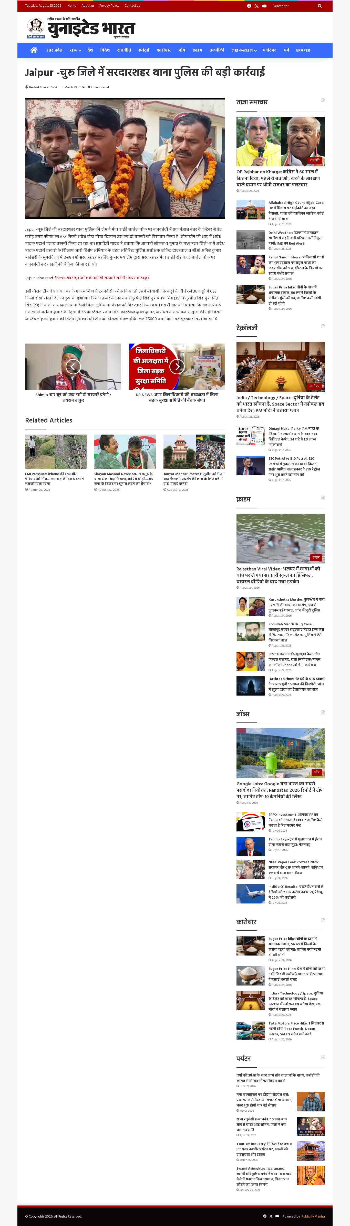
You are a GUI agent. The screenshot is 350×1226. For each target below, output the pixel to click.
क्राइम (197, 50)
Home (72, 5)
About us (87, 5)
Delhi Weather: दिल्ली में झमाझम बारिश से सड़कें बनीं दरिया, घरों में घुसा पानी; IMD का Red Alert (296, 238)
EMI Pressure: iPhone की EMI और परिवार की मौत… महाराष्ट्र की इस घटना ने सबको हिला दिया (54, 479)
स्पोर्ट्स (143, 50)
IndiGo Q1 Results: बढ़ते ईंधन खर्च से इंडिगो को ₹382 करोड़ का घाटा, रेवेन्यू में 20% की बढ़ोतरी (296, 892)
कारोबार (164, 50)
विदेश (105, 50)
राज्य (73, 50)
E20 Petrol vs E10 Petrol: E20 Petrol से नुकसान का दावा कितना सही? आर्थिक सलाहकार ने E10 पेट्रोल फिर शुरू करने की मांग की (294, 467)
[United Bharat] (81, 27)
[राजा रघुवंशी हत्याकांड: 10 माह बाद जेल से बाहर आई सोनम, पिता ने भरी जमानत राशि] (311, 1126)
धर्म (286, 50)
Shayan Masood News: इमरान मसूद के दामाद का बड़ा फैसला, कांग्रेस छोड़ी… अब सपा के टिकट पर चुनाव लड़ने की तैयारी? (124, 479)
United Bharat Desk (43, 87)
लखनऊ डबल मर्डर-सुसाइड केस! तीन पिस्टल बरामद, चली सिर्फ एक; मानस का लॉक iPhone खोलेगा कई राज (295, 659)
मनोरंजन (269, 50)
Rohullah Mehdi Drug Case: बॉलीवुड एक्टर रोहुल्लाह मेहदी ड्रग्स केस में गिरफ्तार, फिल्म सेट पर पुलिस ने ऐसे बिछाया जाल (296, 632)
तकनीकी (216, 50)
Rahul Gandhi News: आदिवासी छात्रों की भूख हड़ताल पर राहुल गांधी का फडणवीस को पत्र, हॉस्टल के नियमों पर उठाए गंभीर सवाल (296, 266)
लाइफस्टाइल (242, 50)
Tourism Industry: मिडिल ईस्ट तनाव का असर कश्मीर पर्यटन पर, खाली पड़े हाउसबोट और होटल (264, 1149)
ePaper (303, 50)
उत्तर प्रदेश (54, 50)
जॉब (181, 50)
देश (90, 50)
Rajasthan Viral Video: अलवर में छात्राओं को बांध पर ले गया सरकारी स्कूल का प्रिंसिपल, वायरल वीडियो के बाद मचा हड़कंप (278, 576)
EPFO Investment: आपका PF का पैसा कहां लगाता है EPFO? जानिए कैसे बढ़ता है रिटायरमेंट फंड (296, 820)
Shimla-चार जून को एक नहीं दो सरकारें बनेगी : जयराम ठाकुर (102, 278)
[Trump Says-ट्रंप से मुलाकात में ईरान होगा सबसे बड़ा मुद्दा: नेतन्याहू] (250, 846)
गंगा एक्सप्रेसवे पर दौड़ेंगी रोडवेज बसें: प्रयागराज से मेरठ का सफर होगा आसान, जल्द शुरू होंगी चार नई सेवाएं (264, 1100)
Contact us (132, 5)
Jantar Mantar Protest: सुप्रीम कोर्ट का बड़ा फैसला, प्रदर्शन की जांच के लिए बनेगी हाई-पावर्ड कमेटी (193, 479)
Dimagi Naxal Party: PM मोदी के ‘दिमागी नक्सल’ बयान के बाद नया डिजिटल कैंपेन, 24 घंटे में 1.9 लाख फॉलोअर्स (294, 437)
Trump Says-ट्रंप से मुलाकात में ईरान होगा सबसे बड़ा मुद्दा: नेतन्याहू (295, 842)
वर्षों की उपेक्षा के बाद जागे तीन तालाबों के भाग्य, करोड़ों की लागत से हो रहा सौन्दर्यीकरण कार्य (278, 1078)
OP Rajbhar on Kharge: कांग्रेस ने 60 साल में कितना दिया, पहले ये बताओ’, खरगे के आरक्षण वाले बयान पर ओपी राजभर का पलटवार (278, 178)
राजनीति (124, 50)
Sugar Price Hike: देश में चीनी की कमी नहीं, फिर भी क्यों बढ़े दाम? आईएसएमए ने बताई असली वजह (297, 974)
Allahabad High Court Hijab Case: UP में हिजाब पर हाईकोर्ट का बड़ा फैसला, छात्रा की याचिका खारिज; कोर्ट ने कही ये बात (296, 211)
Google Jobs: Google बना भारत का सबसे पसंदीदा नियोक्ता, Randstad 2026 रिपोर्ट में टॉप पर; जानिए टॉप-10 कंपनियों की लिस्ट (279, 790)
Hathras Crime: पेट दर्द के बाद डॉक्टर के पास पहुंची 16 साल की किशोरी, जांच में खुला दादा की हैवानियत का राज (297, 684)
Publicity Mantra (313, 1216)
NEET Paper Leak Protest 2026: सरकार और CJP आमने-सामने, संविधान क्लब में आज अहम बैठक (296, 867)
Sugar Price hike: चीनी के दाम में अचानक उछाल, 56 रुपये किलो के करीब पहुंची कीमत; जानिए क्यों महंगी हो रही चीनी (295, 296)
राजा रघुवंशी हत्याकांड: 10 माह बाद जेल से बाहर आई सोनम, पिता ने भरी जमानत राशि (261, 1125)
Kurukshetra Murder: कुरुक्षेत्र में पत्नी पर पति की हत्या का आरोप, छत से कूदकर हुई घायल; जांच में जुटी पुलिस (297, 605)
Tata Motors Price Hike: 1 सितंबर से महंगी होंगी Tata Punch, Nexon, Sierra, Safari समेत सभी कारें (296, 1029)
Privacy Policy (109, 5)
